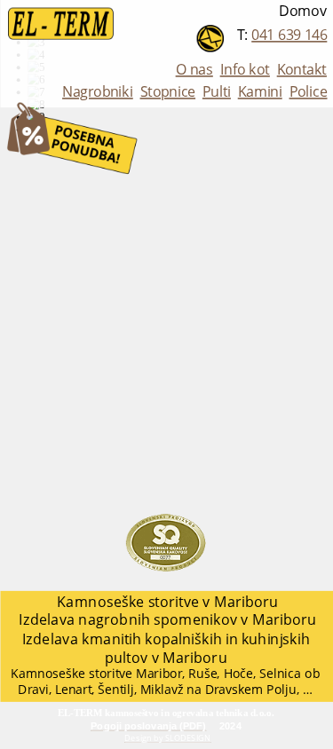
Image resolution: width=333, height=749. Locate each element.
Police (308, 92)
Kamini (259, 92)
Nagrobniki (97, 92)
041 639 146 (289, 35)
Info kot (244, 69)
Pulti (216, 92)
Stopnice (167, 92)
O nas (193, 69)
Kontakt (301, 69)
